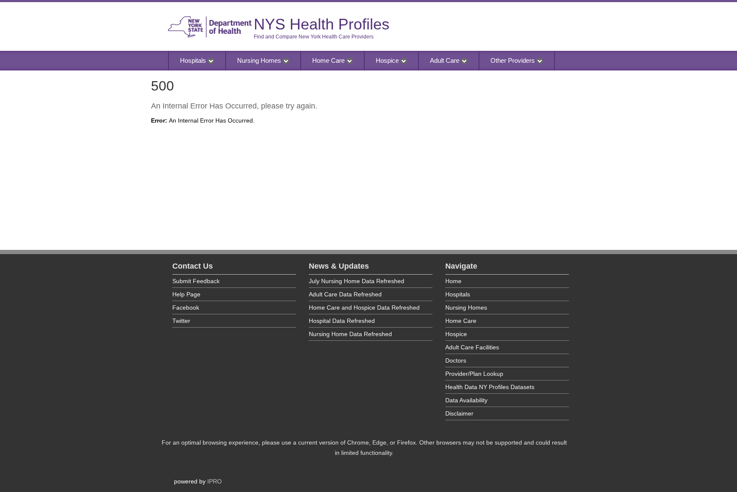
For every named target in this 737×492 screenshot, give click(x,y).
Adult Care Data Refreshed (345, 294)
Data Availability (466, 400)
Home (453, 281)
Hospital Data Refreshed (342, 320)
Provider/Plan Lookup (474, 373)
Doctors (455, 360)
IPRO (214, 481)
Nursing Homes (260, 60)
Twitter (181, 320)
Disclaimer (459, 413)
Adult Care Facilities (472, 347)
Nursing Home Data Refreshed (350, 334)
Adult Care (445, 60)
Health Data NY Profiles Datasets (489, 387)
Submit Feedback (196, 281)
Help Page (186, 294)
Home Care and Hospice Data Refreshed (364, 307)
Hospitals (194, 60)
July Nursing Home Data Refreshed (356, 281)
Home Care (329, 60)
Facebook (185, 307)
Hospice (388, 60)
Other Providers (513, 60)
